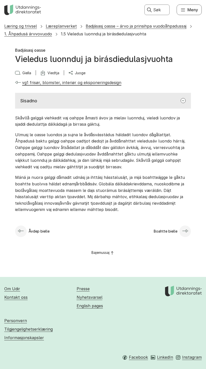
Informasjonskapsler (24, 337)
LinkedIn (165, 357)
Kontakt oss (16, 297)
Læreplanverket (61, 26)
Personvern (15, 320)
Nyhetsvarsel (89, 297)
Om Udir (12, 288)
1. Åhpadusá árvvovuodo (28, 33)
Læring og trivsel (20, 26)
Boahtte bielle (165, 231)
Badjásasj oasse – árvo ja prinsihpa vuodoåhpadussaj (136, 26)
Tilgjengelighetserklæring (28, 329)
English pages (90, 305)
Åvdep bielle (39, 231)
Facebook (138, 357)
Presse (83, 288)
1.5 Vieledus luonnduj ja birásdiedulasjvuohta (103, 33)
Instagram (192, 357)
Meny (192, 9)
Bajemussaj (100, 252)
